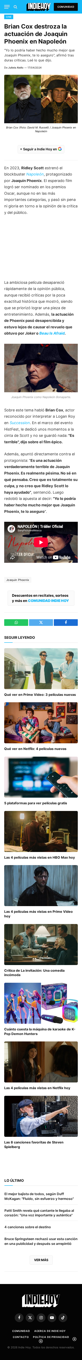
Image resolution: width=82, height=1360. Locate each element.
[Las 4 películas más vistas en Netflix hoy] (41, 1061)
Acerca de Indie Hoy (50, 1331)
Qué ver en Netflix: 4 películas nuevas (35, 749)
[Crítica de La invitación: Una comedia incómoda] (41, 944)
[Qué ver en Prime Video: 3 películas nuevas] (41, 668)
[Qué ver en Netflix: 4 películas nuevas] (41, 722)
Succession (20, 423)
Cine (9, 16)
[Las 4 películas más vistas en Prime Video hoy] (41, 885)
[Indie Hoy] (38, 7)
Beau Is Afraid (52, 333)
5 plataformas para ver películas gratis (35, 803)
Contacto (21, 1337)
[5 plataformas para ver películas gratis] (41, 777)
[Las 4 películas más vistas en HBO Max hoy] (41, 831)
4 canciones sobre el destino (27, 1227)
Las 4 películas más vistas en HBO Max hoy (39, 857)
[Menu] (7, 6)
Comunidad (65, 6)
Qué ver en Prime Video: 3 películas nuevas (40, 694)
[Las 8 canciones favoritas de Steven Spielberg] (41, 1116)
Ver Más (41, 1260)
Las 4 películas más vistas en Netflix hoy (37, 1088)
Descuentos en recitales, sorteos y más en (40, 598)
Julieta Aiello (15, 67)
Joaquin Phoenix (17, 580)
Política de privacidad (51, 1337)
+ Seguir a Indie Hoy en (39, 149)
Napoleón (35, 174)
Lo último (14, 1180)
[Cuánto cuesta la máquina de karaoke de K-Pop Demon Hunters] (41, 1003)
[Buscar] (15, 6)
